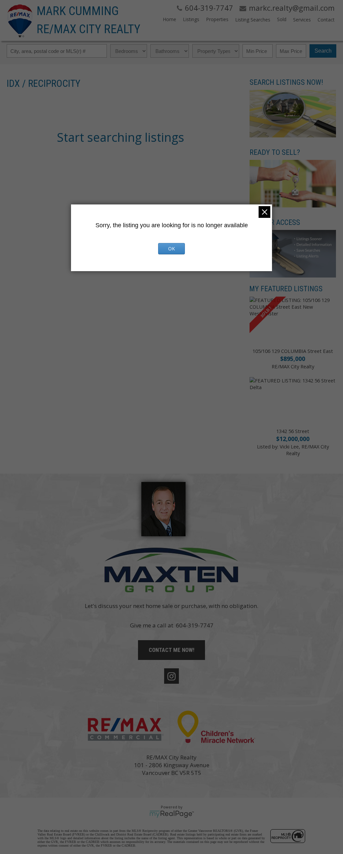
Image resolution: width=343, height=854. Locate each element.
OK (171, 248)
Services (302, 19)
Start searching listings (120, 137)
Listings (191, 19)
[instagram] (171, 676)
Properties (217, 19)
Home (169, 19)
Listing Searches (252, 19)
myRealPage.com (171, 814)
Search (323, 51)
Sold (281, 19)
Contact (326, 19)
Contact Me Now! (171, 650)
